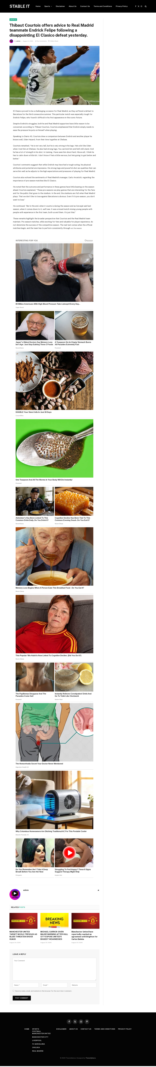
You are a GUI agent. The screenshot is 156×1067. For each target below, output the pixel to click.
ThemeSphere (91, 1058)
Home (38, 6)
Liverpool (36, 1040)
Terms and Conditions (103, 6)
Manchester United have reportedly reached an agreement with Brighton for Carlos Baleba (84, 935)
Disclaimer (60, 6)
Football (36, 1031)
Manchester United (41, 1033)
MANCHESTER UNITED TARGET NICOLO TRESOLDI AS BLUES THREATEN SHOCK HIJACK (23, 935)
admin (18, 41)
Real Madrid (37, 1051)
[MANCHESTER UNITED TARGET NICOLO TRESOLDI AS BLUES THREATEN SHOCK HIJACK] (23, 921)
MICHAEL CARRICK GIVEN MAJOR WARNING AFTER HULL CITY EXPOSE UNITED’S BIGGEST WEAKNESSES (54, 935)
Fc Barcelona (38, 1044)
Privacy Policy (122, 6)
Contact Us (85, 6)
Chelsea (36, 1047)
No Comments (42, 41)
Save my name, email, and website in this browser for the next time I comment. (43, 991)
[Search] (145, 6)
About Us (72, 6)
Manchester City (40, 1037)
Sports (47, 6)
